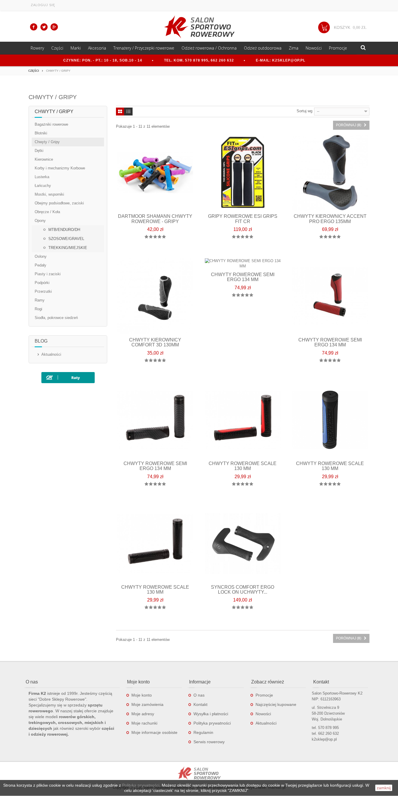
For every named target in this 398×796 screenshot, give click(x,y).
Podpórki (42, 282)
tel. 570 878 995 (325, 727)
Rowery (37, 48)
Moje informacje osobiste (154, 732)
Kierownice (44, 159)
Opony (40, 220)
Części (57, 48)
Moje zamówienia (147, 704)
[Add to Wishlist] (173, 251)
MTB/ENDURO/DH (63, 229)
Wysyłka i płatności (210, 713)
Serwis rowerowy (209, 741)
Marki (76, 48)
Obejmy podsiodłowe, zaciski (59, 203)
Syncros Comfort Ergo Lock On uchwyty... (242, 590)
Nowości (314, 48)
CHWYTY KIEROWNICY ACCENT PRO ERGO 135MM (330, 219)
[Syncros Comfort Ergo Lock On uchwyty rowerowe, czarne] (243, 543)
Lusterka (42, 177)
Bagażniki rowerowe (51, 124)
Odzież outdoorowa (262, 48)
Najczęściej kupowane (276, 704)
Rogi (38, 309)
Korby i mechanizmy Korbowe (60, 168)
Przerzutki (43, 291)
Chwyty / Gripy (47, 142)
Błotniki (41, 133)
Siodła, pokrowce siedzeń (56, 317)
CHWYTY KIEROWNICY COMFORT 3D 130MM (155, 342)
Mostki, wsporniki (49, 194)
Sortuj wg (304, 111)
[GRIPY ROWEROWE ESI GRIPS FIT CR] (243, 173)
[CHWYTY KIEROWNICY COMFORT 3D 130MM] (155, 296)
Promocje (338, 48)
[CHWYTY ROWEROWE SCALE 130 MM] (243, 420)
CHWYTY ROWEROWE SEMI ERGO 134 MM (242, 277)
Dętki (39, 150)
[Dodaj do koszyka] (149, 251)
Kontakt (200, 704)
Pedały (40, 265)
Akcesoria (97, 48)
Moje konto (141, 695)
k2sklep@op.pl (324, 739)
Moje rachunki (144, 723)
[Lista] (128, 111)
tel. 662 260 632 (325, 733)
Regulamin (203, 732)
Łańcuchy (43, 185)
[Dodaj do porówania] (161, 251)
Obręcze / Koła (47, 212)
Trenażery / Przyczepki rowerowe (143, 48)
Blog (41, 341)
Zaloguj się (43, 5)
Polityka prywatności (212, 723)
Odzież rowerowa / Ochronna (209, 48)
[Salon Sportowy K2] (199, 27)
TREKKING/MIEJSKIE (67, 248)
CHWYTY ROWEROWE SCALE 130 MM (243, 466)
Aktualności (51, 354)
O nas (199, 695)
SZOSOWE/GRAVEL (65, 238)
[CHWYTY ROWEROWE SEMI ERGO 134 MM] (330, 296)
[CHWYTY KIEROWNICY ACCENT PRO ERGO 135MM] (330, 173)
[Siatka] (120, 111)
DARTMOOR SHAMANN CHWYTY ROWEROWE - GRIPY (155, 219)
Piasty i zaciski (48, 274)
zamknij (384, 788)
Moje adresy (142, 713)
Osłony (41, 256)
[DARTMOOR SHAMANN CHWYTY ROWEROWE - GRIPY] (155, 173)
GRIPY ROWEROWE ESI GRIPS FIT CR (242, 219)
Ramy (40, 300)
